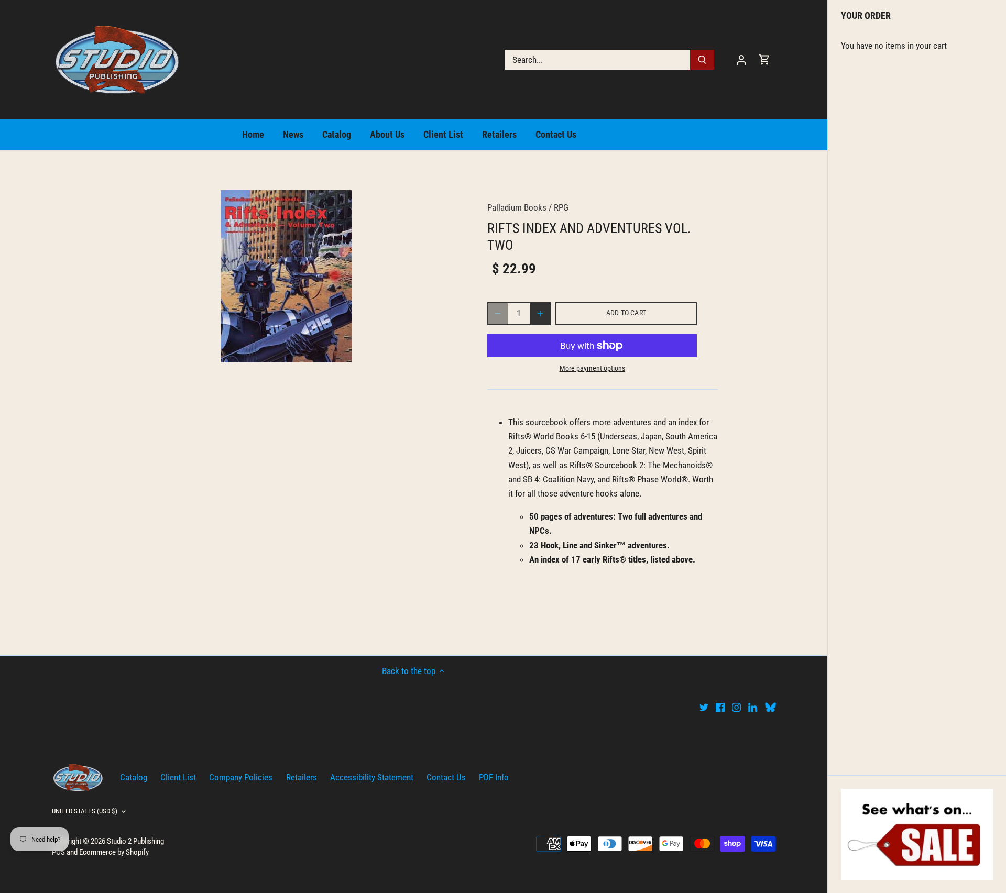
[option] (286, 276)
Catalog (133, 777)
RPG (561, 207)
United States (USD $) (84, 811)
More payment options (592, 368)
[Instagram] (736, 707)
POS (58, 852)
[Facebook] (720, 707)
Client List (178, 777)
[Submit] (702, 60)
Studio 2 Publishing (135, 841)
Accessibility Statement (371, 777)
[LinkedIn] (752, 707)
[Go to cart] (764, 59)
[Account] (741, 59)
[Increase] (540, 314)
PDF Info (494, 777)
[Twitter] (703, 707)
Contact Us (446, 777)
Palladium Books (516, 207)
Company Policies (240, 777)
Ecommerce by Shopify (114, 852)
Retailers (301, 777)
